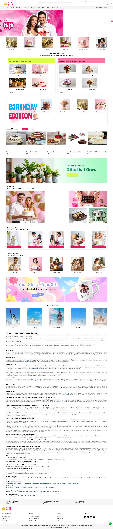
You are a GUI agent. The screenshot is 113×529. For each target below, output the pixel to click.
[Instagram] (88, 518)
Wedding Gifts (27, 483)
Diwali (10, 444)
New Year (25, 491)
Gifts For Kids (98, 272)
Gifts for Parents (10, 487)
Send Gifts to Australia (11, 495)
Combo (53, 7)
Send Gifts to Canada (23, 495)
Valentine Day (9, 491)
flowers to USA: (18, 430)
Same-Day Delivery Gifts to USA (92, 477)
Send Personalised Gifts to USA (61, 477)
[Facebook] (85, 518)
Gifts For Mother (77, 272)
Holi (15, 491)
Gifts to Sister (28, 487)
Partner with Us (102, 1)
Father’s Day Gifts (67, 394)
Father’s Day (58, 491)
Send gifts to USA (62, 400)
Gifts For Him (14, 272)
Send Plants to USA (47, 477)
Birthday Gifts (72, 354)
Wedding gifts (9, 372)
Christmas (19, 491)
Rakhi (7, 7)
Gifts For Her (35, 272)
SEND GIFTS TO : (99, 7)
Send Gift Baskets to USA (76, 477)
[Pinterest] (91, 518)
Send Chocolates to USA (34, 477)
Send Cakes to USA (10, 477)
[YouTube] (94, 518)
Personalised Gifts (88, 380)
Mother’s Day (50, 491)
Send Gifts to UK (45, 495)
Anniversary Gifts (28, 361)
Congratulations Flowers (49, 483)
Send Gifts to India (35, 495)
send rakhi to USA (66, 452)
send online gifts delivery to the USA (30, 334)
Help (80, 1)
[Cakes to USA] (44, 23)
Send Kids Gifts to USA (18, 479)
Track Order (108, 1)
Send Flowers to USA (22, 477)
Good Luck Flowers (62, 483)
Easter (30, 491)
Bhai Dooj (39, 491)
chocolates (88, 401)
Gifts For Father (56, 272)
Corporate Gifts (94, 1)
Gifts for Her (52, 487)
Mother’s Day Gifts (93, 387)
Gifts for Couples (19, 487)
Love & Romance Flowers (73, 483)
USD (85, 1)
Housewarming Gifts (36, 368)
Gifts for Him (44, 487)
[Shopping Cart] (107, 4)
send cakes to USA (18, 425)
